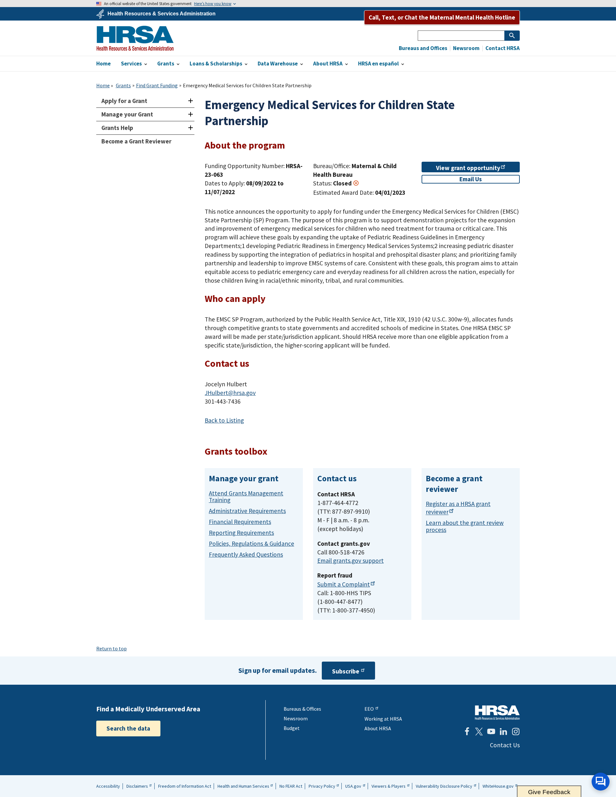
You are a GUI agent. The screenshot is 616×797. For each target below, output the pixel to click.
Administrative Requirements (247, 511)
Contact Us (505, 745)
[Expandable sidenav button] (190, 101)
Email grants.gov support (350, 560)
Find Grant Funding (157, 85)
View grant (468, 168)
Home (103, 85)
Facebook (467, 731)
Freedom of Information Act (184, 786)
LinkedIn (503, 731)
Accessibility (108, 786)
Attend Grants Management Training (246, 496)
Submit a (343, 584)
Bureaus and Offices (423, 48)
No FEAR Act (290, 786)
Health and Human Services (243, 786)
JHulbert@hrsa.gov (230, 393)
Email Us (470, 179)
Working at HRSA (383, 719)
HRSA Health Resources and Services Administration (497, 712)
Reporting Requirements (241, 532)
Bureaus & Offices (302, 709)
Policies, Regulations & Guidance (251, 543)
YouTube (491, 731)
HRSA (135, 38)
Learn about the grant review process (465, 526)
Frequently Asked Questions (246, 554)
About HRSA (377, 728)
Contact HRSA (502, 48)
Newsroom (466, 48)
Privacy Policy (322, 786)
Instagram (515, 731)
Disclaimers (137, 786)
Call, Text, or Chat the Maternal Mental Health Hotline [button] (442, 17)
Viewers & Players (389, 786)
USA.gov (353, 786)
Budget (292, 728)
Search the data (128, 728)
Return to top (111, 648)
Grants (123, 85)
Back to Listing (224, 420)
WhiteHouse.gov (498, 786)
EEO (369, 709)
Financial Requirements (240, 522)
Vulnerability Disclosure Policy (444, 786)
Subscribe (345, 671)
